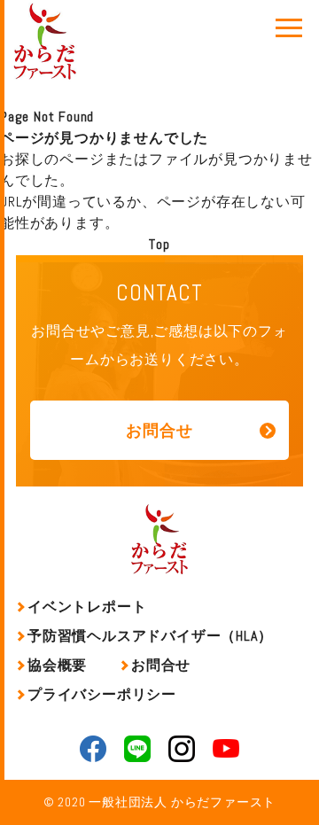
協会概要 (57, 665)
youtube (226, 748)
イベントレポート (86, 606)
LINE (137, 748)
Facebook (93, 748)
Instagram (181, 748)
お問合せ (159, 430)
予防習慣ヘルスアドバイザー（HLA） (149, 636)
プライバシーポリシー (101, 694)
